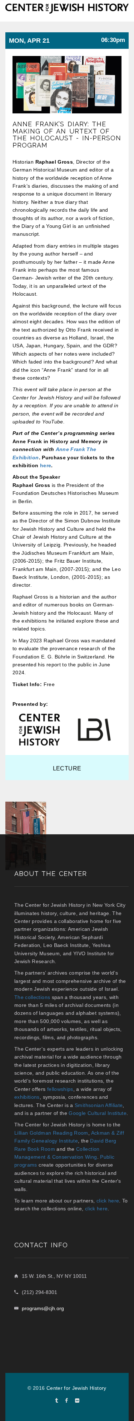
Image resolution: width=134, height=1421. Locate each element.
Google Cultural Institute (97, 1113)
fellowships (60, 1089)
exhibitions (27, 1097)
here (45, 465)
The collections (32, 997)
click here (107, 1201)
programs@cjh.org (43, 1308)
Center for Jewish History (76, 1388)
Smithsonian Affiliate (99, 1105)
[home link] (67, 8)
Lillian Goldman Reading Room (51, 1133)
